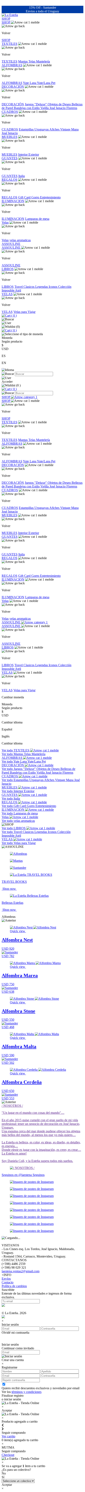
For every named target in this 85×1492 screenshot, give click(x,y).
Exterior (33, 154)
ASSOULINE (11, 244)
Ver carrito (8, 1436)
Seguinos (39, 1175)
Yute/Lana (44, 83)
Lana (33, 83)
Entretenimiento (50, 197)
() (14, 315)
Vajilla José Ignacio (53, 108)
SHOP (6, 18)
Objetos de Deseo (60, 104)
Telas (32, 61)
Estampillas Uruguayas (34, 129)
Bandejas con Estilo (27, 108)
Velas (5, 222)
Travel (19, 286)
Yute (26, 83)
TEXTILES (9, 43)
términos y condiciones (26, 1392)
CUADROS (10, 111)
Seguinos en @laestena (17, 1175)
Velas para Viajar (24, 312)
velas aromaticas (20, 240)
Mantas (23, 61)
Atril (18, 290)
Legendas (42, 286)
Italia (21, 176)
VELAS (7, 294)
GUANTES (10, 158)
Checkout (8, 1455)
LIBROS (8, 269)
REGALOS (9, 179)
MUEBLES (9, 137)
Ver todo (8, 750)
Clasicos (29, 286)
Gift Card (24, 197)
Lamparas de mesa (37, 218)
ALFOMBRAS (12, 65)
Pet (53, 83)
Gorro (35, 197)
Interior (23, 154)
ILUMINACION (13, 201)
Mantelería (43, 61)
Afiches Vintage (60, 129)
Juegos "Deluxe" (36, 104)
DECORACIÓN (13, 86)
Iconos (53, 286)
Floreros (71, 108)
